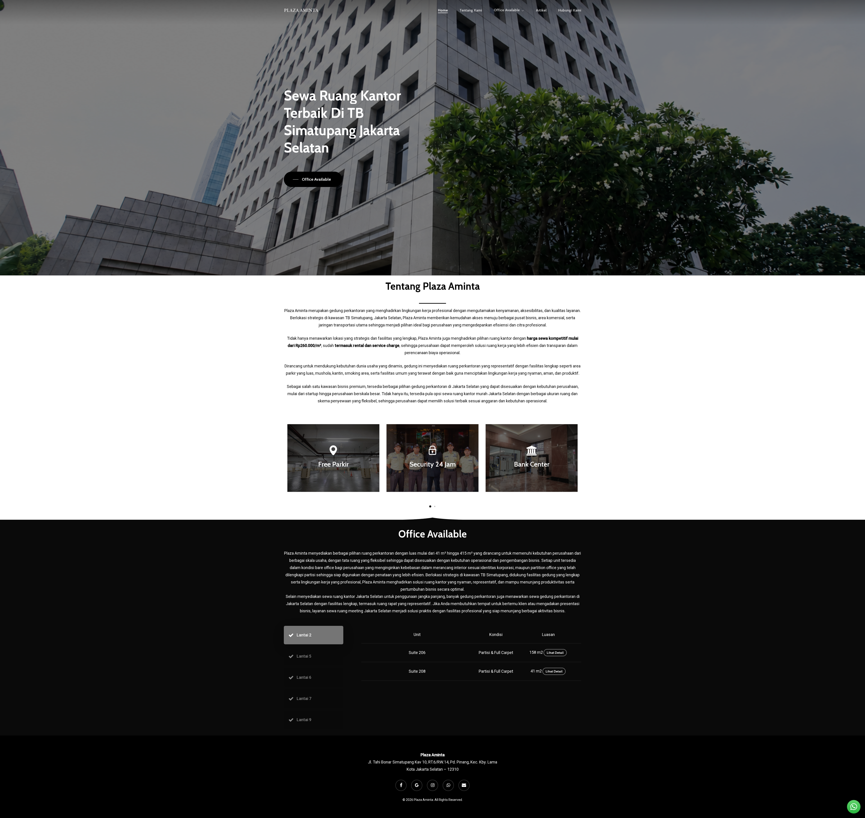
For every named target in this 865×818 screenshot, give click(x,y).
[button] (313, 179)
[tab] (313, 635)
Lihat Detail (555, 653)
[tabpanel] (462, 653)
